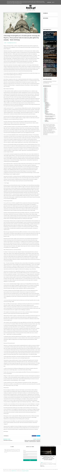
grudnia (46, 102)
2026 (45, 88)
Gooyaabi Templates (25, 470)
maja (46, 110)
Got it (53, 2)
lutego (46, 120)
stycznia (46, 121)
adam (42, 462)
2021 (45, 93)
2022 (45, 92)
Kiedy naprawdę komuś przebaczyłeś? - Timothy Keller (49, 33)
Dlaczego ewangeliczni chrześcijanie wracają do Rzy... (50, 114)
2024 (45, 90)
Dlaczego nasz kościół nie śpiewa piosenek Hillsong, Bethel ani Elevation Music (49, 65)
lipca (46, 108)
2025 (45, 89)
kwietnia (46, 111)
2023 (45, 91)
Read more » (42, 466)
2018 (45, 97)
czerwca (46, 109)
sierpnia (46, 107)
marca (46, 112)
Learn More (49, 2)
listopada (47, 103)
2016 (45, 99)
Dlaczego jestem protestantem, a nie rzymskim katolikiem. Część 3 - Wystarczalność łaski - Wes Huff (50, 62)
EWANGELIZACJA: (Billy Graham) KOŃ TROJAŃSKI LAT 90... (50, 119)
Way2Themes (14, 470)
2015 (45, 100)
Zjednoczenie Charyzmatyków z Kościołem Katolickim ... (50, 116)
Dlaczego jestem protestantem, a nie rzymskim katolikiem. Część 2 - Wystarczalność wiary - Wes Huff (50, 75)
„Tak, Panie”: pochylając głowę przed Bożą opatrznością (49, 51)
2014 (45, 101)
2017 (45, 98)
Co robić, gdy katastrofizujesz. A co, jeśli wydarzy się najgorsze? (49, 47)
